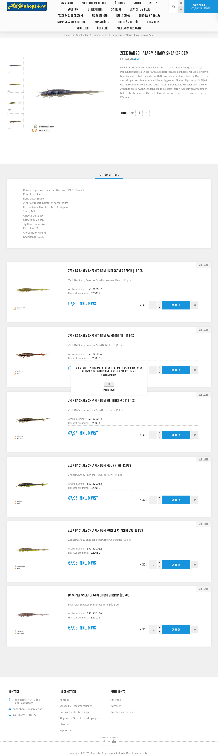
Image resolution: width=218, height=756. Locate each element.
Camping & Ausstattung (71, 22)
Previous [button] (15, 53)
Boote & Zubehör (128, 22)
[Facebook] (104, 741)
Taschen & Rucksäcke (70, 16)
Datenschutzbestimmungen (75, 711)
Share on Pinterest (146, 113)
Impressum (65, 730)
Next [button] (15, 134)
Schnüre (116, 9)
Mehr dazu (109, 390)
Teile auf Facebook (139, 113)
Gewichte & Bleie (140, 9)
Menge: (143, 305)
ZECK (136, 58)
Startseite (67, 3)
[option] (15, 65)
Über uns (102, 28)
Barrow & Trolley (149, 16)
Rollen (153, 3)
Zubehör (73, 9)
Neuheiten (82, 28)
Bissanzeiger (100, 16)
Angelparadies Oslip (129, 28)
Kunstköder (102, 22)
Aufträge (116, 699)
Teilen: (123, 112)
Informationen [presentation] (109, 175)
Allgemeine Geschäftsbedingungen (79, 718)
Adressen (116, 705)
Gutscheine (154, 22)
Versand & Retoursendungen (75, 705)
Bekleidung (123, 16)
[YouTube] (114, 741)
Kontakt (64, 699)
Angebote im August (94, 3)
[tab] (109, 175)
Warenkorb (201, 6)
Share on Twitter (132, 113)
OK (109, 384)
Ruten (137, 3)
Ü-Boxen (120, 3)
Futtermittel (94, 9)
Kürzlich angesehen (122, 711)
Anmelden (183, 3)
